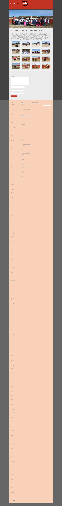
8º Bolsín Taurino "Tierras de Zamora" (26, 154)
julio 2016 (12, 355)
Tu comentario (12, 76)
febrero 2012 (12, 492)
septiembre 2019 (13, 262)
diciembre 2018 (13, 280)
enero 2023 (12, 174)
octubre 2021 (12, 210)
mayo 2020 (12, 241)
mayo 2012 (12, 484)
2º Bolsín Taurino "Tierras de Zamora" (26, 119)
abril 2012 (12, 487)
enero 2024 (12, 148)
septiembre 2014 (13, 412)
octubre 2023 (12, 153)
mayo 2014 (12, 422)
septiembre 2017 (13, 319)
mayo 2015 (12, 391)
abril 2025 (12, 122)
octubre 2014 (12, 409)
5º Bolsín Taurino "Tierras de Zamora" (26, 145)
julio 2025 (12, 114)
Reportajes (23, 115)
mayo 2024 (12, 143)
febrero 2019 (12, 277)
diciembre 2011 (13, 497)
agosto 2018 (12, 290)
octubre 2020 (12, 233)
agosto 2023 (12, 158)
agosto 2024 (12, 135)
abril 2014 (12, 425)
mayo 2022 (12, 192)
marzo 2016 (12, 365)
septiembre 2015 (13, 381)
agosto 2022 (12, 184)
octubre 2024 (12, 130)
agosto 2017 (12, 321)
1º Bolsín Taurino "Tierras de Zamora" (26, 110)
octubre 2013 (12, 440)
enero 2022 (12, 202)
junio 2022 (12, 189)
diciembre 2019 (13, 254)
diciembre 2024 (13, 127)
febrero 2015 (12, 399)
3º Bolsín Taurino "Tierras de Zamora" (26, 127)
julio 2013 (12, 448)
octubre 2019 (12, 259)
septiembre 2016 (13, 350)
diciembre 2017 (13, 311)
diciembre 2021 (13, 205)
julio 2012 (12, 479)
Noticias (23, 130)
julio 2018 (12, 293)
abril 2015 (12, 394)
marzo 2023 (12, 171)
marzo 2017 (12, 334)
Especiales (23, 164)
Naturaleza (23, 167)
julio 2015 (12, 386)
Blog (22, 104)
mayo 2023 (12, 166)
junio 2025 (12, 117)
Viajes (23, 172)
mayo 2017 (12, 329)
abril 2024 (12, 145)
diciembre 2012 (13, 466)
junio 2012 (12, 482)
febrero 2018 (12, 306)
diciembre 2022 (13, 176)
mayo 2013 (12, 453)
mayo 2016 (12, 360)
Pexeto (39, 504)
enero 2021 (12, 228)
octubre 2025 (12, 109)
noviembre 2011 (13, 500)
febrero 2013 (12, 461)
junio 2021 (12, 220)
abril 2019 (12, 272)
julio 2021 (12, 218)
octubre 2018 (12, 285)
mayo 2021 (12, 223)
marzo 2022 (12, 197)
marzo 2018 (12, 303)
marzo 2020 (12, 246)
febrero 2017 (12, 337)
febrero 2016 (12, 368)
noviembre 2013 (13, 438)
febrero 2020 (12, 249)
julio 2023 (12, 161)
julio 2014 (12, 417)
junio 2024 (12, 140)
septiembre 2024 (13, 132)
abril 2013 (12, 456)
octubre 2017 (12, 316)
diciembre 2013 (13, 435)
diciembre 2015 (13, 373)
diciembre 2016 (13, 342)
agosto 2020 (12, 236)
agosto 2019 (12, 264)
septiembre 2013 (13, 443)
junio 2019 (12, 267)
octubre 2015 (12, 378)
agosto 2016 (12, 352)
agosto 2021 (12, 215)
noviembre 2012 (13, 469)
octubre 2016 (12, 347)
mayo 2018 (12, 298)
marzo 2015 (12, 396)
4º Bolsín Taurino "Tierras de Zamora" (26, 136)
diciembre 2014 (13, 404)
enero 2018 (12, 308)
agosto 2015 (12, 383)
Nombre (12, 85)
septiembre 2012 (13, 474)
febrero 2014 (12, 430)
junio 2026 (12, 104)
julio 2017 (12, 324)
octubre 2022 (12, 179)
